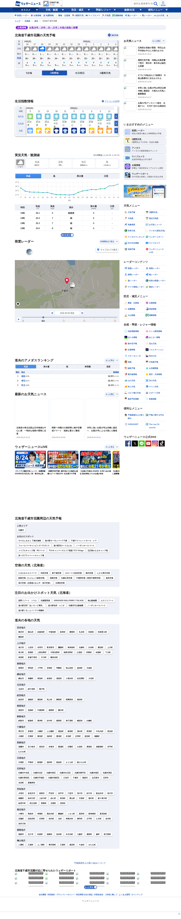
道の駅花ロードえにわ (63, 545)
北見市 (21, 689)
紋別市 (21, 699)
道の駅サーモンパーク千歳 (56, 541)
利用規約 (51, 895)
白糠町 (89, 721)
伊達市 (51, 747)
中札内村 (99, 731)
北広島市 (95, 778)
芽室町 (89, 731)
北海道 (27, 21)
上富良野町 (42, 652)
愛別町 (100, 647)
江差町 (30, 845)
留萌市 (21, 668)
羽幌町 (59, 668)
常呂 (23, 385)
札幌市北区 (38, 773)
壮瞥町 (70, 747)
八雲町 (21, 845)
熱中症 (21, 116)
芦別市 (51, 793)
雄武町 (80, 699)
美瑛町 (30, 652)
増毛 (23, 381)
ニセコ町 (71, 814)
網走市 (21, 678)
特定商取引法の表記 (84, 895)
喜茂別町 (103, 814)
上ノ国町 (41, 845)
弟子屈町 (69, 721)
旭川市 (21, 647)
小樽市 (21, 814)
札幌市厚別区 (23, 778)
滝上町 (49, 699)
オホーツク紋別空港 (73, 573)
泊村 (60, 819)
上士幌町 (50, 731)
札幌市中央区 (23, 773)
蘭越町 (61, 814)
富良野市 (50, 647)
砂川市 (89, 793)
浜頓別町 (41, 632)
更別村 (110, 731)
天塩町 (89, 668)
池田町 (49, 736)
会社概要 (42, 895)
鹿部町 (89, 834)
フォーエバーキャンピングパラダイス (34, 545)
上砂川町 (43, 798)
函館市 (21, 834)
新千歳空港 (56, 573)
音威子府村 (32, 657)
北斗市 (30, 834)
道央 (36, 21)
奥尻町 (72, 845)
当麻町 (81, 647)
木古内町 (69, 834)
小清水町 (69, 678)
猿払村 (30, 632)
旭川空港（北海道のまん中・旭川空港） (34, 583)
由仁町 (53, 798)
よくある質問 (124, 895)
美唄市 (42, 793)
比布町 (91, 647)
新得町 (70, 731)
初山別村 (69, 668)
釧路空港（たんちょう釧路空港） (32, 578)
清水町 (80, 731)
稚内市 (21, 632)
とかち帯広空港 (103, 573)
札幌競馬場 (45, 600)
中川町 (44, 657)
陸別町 (87, 736)
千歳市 (75, 778)
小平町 (40, 668)
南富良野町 (68, 652)
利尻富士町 (102, 632)
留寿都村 (92, 814)
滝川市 (80, 793)
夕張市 (21, 793)
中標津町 (41, 710)
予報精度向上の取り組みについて (90, 863)
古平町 (89, 819)
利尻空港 (44, 573)
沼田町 (62, 803)
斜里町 (49, 678)
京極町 (21, 819)
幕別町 (40, 736)
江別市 (66, 778)
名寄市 (40, 647)
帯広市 (21, 731)
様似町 (59, 762)
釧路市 (21, 721)
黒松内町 (50, 814)
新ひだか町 (81, 762)
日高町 (21, 762)
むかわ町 (22, 752)
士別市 (30, 647)
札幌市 (21, 530)
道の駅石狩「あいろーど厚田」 (31, 605)
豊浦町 (61, 747)
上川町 (110, 647)
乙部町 (62, 845)
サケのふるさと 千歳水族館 (29, 541)
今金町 (81, 845)
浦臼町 (91, 798)
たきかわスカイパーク (27, 573)
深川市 (110, 793)
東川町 (21, 652)
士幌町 (40, 731)
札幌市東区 (51, 773)
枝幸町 (62, 632)
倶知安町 (31, 819)
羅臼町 (61, 710)
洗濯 (21, 130)
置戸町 (42, 689)
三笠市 (70, 793)
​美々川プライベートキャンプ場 (31, 555)
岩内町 (51, 819)
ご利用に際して (111, 895)
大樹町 (21, 736)
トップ (17, 21)
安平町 (110, 747)
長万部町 (107, 834)
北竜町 (53, 803)
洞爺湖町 (99, 747)
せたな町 (92, 845)
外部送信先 (98, 895)
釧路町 (30, 721)
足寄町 (78, 736)
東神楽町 (71, 647)
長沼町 (62, 798)
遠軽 (23, 376)
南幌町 (21, 798)
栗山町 (72, 798)
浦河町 (49, 762)
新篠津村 (31, 783)
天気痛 (21, 123)
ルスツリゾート (107, 600)
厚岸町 (40, 721)
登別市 (42, 747)
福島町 (49, 834)
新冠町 (40, 762)
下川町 (108, 652)
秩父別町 (33, 803)
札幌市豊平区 (80, 773)
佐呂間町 (80, 678)
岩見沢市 (31, 793)
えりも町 (69, 762)
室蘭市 (21, 747)
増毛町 (30, 668)
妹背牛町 (22, 803)
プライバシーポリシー (65, 895)
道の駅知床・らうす (56, 605)
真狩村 (81, 814)
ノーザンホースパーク (85, 545)
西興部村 (69, 699)
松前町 (40, 834)
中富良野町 (55, 652)
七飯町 (80, 834)
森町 (98, 834)
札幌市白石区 (65, 773)
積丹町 (80, 819)
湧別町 (40, 699)
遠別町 (80, 668)
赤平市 (61, 793)
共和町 (42, 819)
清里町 (59, 678)
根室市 (21, 710)
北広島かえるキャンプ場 (98, 550)
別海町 (30, 710)
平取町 (30, 762)
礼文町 (81, 632)
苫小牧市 (31, 747)
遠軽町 (30, 699)
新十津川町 (102, 798)
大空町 (91, 678)
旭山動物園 (92, 600)
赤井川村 (22, 824)
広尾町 (30, 736)
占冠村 (79, 652)
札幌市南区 (94, 773)
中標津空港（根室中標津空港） (89, 578)
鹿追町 (61, 731)
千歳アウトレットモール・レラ (84, 541)
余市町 (108, 819)
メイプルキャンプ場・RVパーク (31, 550)
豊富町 (72, 632)
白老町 (80, 747)
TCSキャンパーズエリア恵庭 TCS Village (66, 550)
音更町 (30, 731)
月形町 (81, 798)
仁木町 (99, 819)
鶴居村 (80, 721)
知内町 (59, 834)
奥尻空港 (109, 578)
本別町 (68, 736)
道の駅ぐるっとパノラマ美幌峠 (31, 610)
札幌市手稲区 (38, 778)
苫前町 (49, 668)
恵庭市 (85, 778)
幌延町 (21, 637)
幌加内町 (54, 657)
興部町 (59, 699)
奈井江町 (31, 798)
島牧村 (30, 814)
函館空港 (53, 578)
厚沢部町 (52, 845)
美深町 (21, 657)
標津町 (51, 710)
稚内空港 (89, 573)
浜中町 (49, 721)
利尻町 (91, 632)
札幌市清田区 (53, 778)
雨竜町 (44, 803)
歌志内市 (99, 793)
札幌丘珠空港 (66, 578)
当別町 (21, 783)
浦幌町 (97, 736)
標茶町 (59, 721)
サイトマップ (136, 895)
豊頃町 (59, 736)
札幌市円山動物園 (76, 605)
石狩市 (106, 778)
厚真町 (89, 747)
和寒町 (89, 652)
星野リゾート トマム (27, 600)
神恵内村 (69, 819)
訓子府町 (31, 689)
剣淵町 (98, 652)
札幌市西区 (107, 773)
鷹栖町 (61, 647)
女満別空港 (60, 583)
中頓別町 (52, 632)
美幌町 (30, 678)
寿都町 (40, 814)
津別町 (40, 678)
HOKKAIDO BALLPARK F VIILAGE (69, 600)
